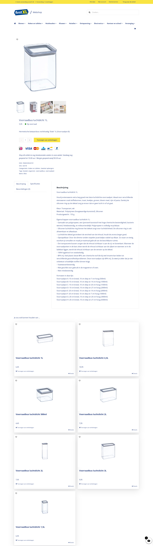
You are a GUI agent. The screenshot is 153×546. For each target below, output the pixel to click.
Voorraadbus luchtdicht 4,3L (93, 358)
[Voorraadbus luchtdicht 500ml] (44, 395)
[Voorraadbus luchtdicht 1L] (40, 68)
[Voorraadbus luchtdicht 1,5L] (44, 507)
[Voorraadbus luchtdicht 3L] (108, 451)
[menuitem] (23, 23)
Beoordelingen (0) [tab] (23, 189)
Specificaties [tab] (35, 184)
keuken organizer (29, 171)
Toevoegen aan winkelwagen (47, 140)
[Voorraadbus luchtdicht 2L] (108, 395)
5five (25, 174)
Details (72, 373)
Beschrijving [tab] (21, 184)
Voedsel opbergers (47, 168)
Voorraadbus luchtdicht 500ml (31, 414)
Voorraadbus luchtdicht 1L (29, 358)
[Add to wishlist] (17, 39)
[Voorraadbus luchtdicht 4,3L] (108, 338)
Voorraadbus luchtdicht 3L (92, 470)
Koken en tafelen (34, 168)
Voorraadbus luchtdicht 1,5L (30, 527)
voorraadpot (50, 171)
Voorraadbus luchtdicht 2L (92, 414)
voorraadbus (40, 171)
